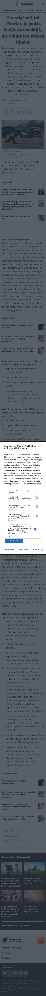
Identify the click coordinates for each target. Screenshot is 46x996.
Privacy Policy (37, 550)
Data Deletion (8, 550)
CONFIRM (14, 540)
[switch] (36, 497)
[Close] (41, 446)
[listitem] (23, 491)
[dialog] (23, 498)
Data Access (23, 550)
